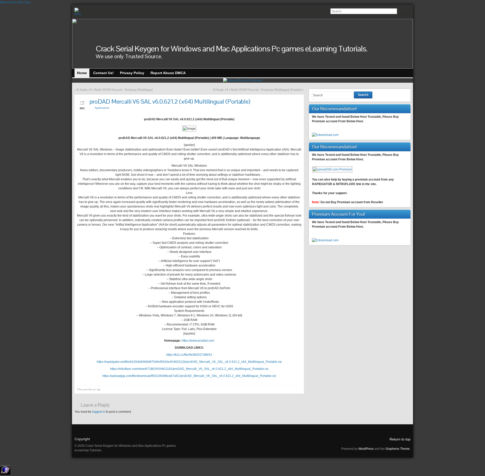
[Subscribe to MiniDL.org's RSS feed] (79, 12)
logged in (98, 411)
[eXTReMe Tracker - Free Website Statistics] (5, 473)
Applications (102, 107)
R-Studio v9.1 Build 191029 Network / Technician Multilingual (115, 90)
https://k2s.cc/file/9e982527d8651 (189, 354)
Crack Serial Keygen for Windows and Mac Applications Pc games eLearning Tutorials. (232, 48)
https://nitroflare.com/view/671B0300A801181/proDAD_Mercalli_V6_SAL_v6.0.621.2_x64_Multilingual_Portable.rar (189, 369)
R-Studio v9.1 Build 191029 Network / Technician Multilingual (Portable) (257, 90)
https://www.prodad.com (198, 340)
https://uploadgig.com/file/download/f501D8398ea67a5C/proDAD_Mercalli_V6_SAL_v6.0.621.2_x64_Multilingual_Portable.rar (189, 376)
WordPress (366, 449)
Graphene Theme (397, 449)
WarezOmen (8, 2)
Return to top (400, 439)
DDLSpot (24, 2)
